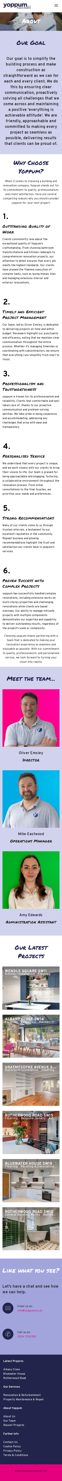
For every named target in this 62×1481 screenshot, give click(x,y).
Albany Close (11, 1369)
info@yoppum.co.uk (29, 1310)
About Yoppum (12, 1408)
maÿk (44, 1471)
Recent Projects (13, 1425)
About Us (9, 1416)
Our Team (9, 1421)
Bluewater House (14, 1374)
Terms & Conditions (15, 1455)
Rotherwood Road (14, 1378)
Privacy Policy (12, 1451)
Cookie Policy (12, 1446)
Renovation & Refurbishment (22, 1395)
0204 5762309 (26, 1336)
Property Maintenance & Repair (23, 1399)
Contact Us (10, 1442)
